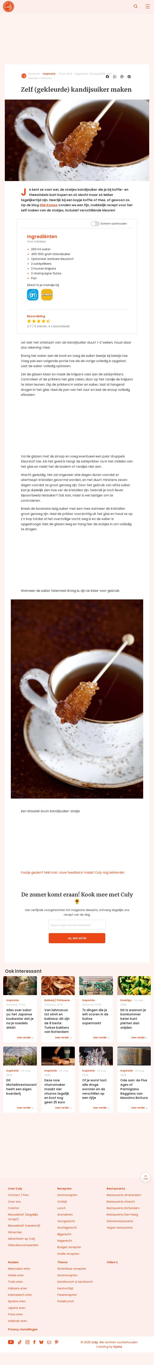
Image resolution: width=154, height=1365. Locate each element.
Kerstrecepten (67, 1195)
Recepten (64, 1189)
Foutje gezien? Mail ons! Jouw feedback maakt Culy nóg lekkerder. (73, 872)
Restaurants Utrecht (121, 1202)
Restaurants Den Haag (122, 1215)
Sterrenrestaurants (120, 1221)
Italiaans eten (17, 1288)
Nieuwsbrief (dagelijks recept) (23, 1217)
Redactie (34, 73)
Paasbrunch (65, 1301)
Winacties (15, 1232)
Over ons (14, 1202)
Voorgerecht (66, 1221)
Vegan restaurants (120, 1228)
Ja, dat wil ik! (77, 938)
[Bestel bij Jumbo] (47, 294)
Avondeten (65, 1215)
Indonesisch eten (20, 1295)
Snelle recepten (68, 1254)
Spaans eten (17, 1301)
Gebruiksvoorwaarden (23, 1245)
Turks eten (15, 1282)
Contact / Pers (18, 1195)
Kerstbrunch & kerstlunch (75, 1282)
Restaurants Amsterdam (124, 1195)
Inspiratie (49, 73)
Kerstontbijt (65, 1288)
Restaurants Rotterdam (123, 1208)
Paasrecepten (67, 1295)
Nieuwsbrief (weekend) (24, 1226)
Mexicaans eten (19, 1269)
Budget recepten (69, 1247)
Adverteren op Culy (21, 1239)
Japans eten (16, 1308)
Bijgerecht (64, 1234)
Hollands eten (17, 1321)
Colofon (13, 1208)
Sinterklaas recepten (71, 1269)
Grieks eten (16, 1275)
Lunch (61, 1208)
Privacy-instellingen (23, 1329)
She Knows (49, 205)
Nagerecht (64, 1241)
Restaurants (116, 1189)
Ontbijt (62, 1202)
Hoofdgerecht (67, 1228)
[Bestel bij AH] (32, 294)
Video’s (112, 1262)
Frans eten (15, 1314)
